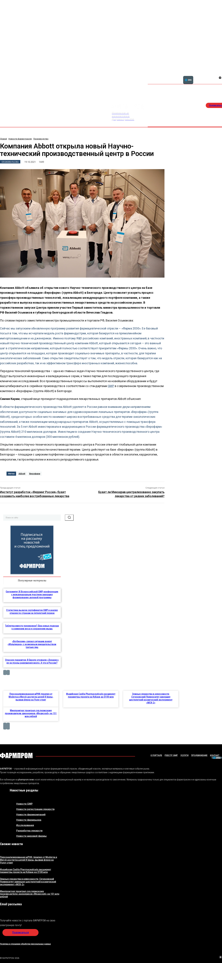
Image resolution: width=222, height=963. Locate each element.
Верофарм (34, 473)
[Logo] (16, 755)
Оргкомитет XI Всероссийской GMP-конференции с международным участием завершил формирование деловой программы (32, 594)
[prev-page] (5, 672)
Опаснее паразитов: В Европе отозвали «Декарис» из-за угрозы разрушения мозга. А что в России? (32, 661)
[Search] (69, 518)
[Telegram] (205, 957)
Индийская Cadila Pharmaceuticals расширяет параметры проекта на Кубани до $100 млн (90, 695)
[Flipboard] (216, 74)
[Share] (220, 74)
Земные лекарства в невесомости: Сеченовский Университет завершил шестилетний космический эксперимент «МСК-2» (150, 698)
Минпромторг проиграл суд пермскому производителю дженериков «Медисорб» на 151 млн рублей (31, 713)
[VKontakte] (216, 78)
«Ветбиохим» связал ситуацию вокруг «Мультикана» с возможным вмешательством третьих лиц (32, 644)
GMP (111, 386)
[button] (204, 76)
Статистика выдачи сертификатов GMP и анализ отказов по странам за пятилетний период (32, 612)
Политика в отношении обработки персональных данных (25, 944)
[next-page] (8, 672)
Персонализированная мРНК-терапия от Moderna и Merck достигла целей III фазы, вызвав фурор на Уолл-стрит (31, 696)
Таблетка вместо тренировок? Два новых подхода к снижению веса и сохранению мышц (32, 627)
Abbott (22, 473)
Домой (3, 139)
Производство (40, 139)
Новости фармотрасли (20, 139)
